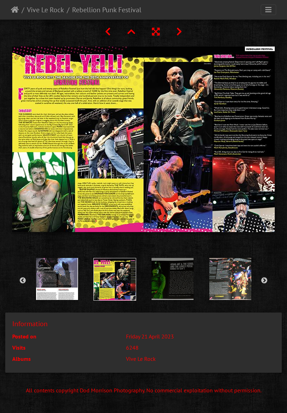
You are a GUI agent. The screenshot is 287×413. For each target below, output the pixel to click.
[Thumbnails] (131, 31)
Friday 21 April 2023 (150, 336)
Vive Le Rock (45, 9)
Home (15, 10)
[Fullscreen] (156, 31)
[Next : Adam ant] (179, 31)
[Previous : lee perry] (108, 31)
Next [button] (264, 280)
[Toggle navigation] (268, 10)
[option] (57, 279)
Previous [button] (22, 280)
